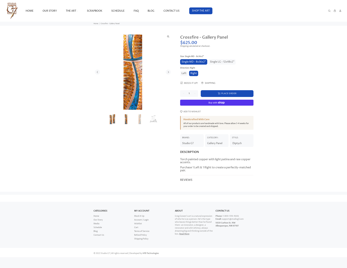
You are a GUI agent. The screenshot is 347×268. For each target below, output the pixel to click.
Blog (96, 231)
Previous (97, 72)
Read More (184, 234)
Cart (136, 227)
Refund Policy (140, 235)
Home (96, 23)
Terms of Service (141, 231)
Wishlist (138, 223)
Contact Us (99, 235)
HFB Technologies (151, 253)
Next (168, 72)
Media (96, 223)
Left (183, 73)
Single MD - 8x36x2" (193, 62)
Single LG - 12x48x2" (222, 62)
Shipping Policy (141, 239)
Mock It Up (139, 216)
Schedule (98, 227)
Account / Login (141, 220)
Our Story (98, 220)
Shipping (184, 46)
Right (193, 73)
